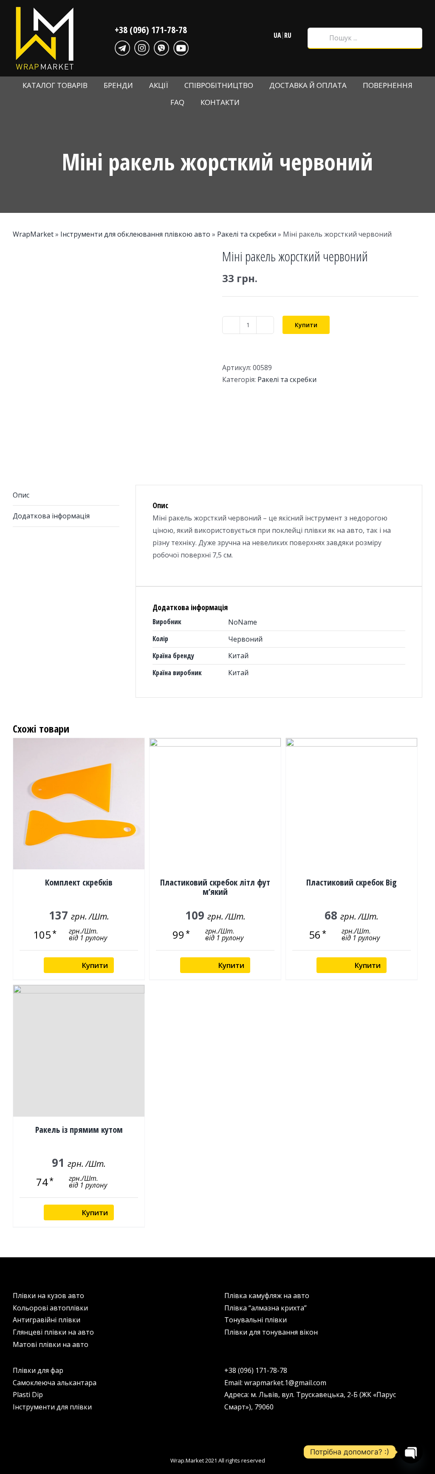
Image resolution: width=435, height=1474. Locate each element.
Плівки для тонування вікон (271, 1332)
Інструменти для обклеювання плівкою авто (135, 234)
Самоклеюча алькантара (54, 1382)
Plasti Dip (28, 1394)
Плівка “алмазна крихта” (265, 1308)
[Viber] (161, 47)
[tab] (66, 495)
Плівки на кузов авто (48, 1295)
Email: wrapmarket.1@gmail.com (275, 1382)
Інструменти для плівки (52, 1407)
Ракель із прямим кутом (79, 1129)
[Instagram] (142, 47)
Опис (21, 495)
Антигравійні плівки (46, 1319)
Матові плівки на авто (50, 1344)
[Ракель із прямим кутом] (78, 1050)
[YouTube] (181, 47)
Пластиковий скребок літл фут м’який (215, 887)
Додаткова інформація (51, 516)
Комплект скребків (79, 882)
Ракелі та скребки (246, 234)
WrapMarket (33, 234)
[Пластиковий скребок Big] (351, 803)
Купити (306, 325)
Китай (238, 655)
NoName (242, 622)
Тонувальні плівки (255, 1319)
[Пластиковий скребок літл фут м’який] (215, 803)
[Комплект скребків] (78, 803)
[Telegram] (122, 47)
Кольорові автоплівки (50, 1308)
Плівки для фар (38, 1370)
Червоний (245, 639)
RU (287, 35)
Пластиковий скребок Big (351, 882)
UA (277, 35)
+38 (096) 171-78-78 (151, 29)
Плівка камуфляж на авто (266, 1295)
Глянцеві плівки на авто (53, 1332)
